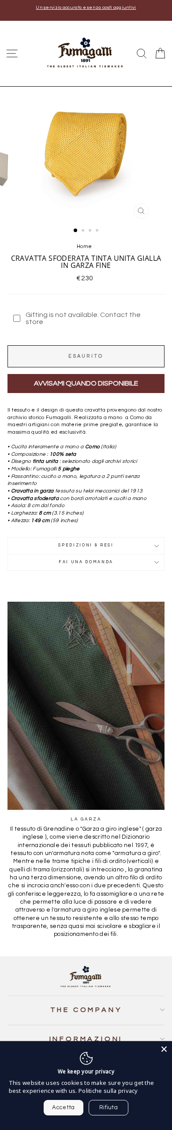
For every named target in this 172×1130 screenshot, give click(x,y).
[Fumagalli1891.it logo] (86, 53)
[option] (86, 7)
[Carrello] (160, 53)
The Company (86, 1009)
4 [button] (98, 231)
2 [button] (84, 231)
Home (84, 246)
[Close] (164, 1049)
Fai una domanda (86, 562)
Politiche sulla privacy (108, 1091)
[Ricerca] (141, 53)
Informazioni (86, 1038)
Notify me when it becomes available (86, 383)
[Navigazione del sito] (12, 53)
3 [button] (91, 231)
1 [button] (76, 231)
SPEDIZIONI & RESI (86, 545)
